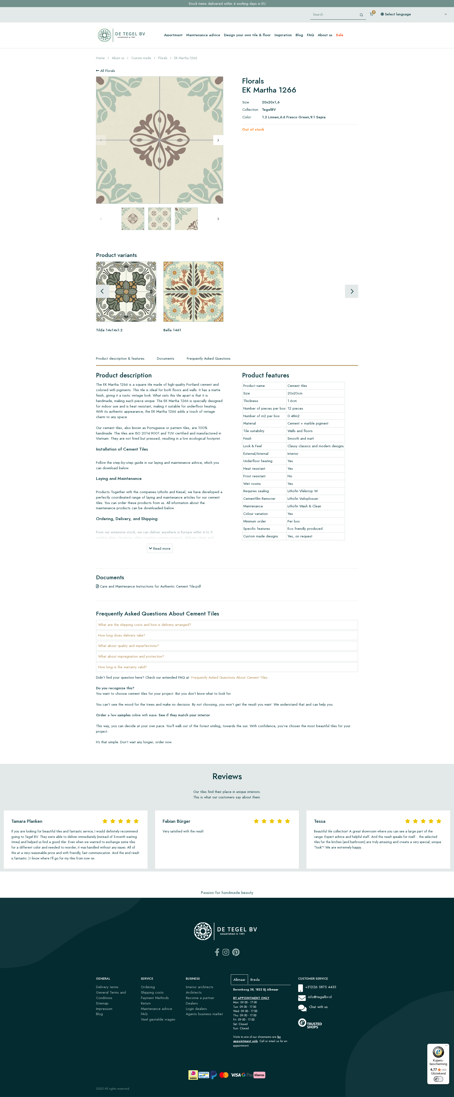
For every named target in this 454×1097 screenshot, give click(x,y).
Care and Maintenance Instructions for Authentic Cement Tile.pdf (150, 586)
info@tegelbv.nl (320, 996)
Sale (339, 34)
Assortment (173, 34)
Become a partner (200, 997)
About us (325, 34)
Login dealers (196, 1008)
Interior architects (199, 986)
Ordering (148, 986)
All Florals (107, 70)
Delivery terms (107, 986)
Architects (194, 992)
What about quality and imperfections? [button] (128, 645)
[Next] (218, 140)
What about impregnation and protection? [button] (131, 656)
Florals (162, 58)
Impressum (104, 1008)
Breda (255, 979)
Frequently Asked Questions (209, 358)
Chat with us (318, 1006)
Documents (165, 358)
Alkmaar (239, 979)
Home (100, 58)
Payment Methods (155, 997)
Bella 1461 (172, 329)
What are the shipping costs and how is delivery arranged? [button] (144, 624)
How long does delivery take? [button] (121, 635)
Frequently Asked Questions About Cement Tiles (229, 677)
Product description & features (120, 358)
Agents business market (204, 1013)
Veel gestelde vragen (158, 1019)
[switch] (438, 1079)
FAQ (310, 34)
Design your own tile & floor (247, 34)
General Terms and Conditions (111, 995)
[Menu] (446, 1046)
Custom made (141, 58)
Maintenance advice (203, 34)
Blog (299, 34)
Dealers (192, 1003)
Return (146, 1003)
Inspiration (283, 34)
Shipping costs (152, 992)
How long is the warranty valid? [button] (122, 666)
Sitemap (102, 1003)
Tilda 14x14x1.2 (109, 329)
